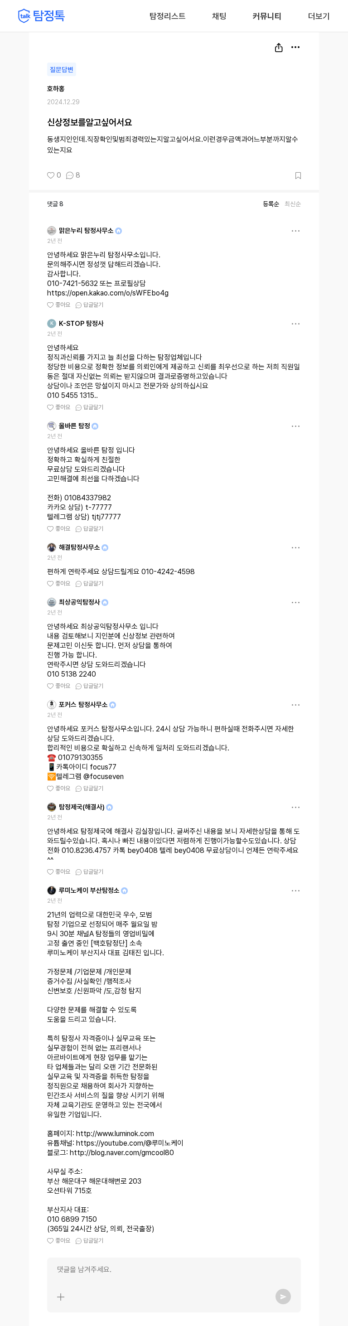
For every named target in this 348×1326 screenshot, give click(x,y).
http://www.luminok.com (115, 1133)
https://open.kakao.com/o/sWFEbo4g (108, 293)
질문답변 (61, 70)
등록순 (271, 204)
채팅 (219, 15)
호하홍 (56, 89)
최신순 (293, 204)
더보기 (319, 16)
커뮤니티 (267, 16)
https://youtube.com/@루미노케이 (130, 1143)
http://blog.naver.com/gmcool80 (122, 1152)
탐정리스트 (168, 16)
